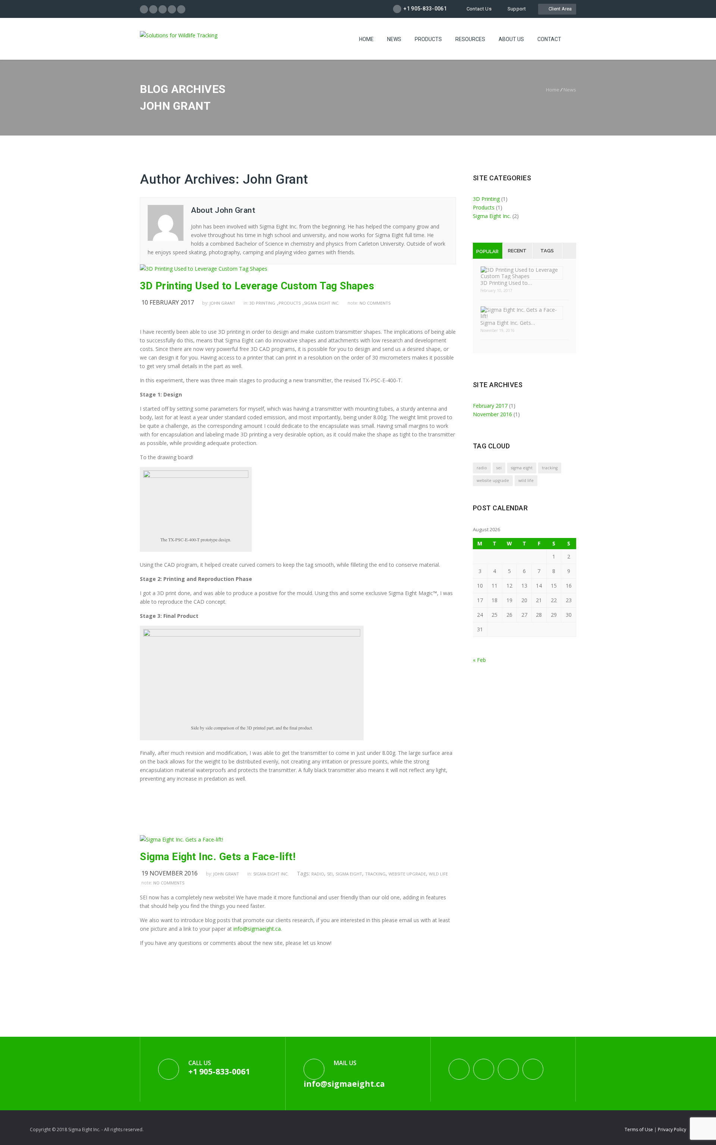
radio (317, 874)
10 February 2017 (167, 302)
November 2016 (492, 414)
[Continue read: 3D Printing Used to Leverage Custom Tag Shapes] (203, 268)
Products (428, 39)
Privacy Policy (672, 1129)
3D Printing (262, 303)
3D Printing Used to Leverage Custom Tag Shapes (257, 286)
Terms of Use (639, 1129)
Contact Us (479, 9)
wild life (438, 874)
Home (366, 39)
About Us (511, 39)
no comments (374, 303)
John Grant (275, 179)
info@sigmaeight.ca (257, 928)
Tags (547, 250)
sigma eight (349, 874)
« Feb (479, 659)
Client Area (559, 9)
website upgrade (407, 874)
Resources (470, 39)
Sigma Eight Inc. (321, 303)
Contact (549, 39)
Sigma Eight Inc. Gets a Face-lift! (217, 857)
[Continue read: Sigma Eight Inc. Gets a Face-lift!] (181, 839)
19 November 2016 (169, 873)
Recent (517, 250)
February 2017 (490, 405)
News (394, 39)
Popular (487, 251)
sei (330, 874)
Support (517, 9)
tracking (375, 874)
